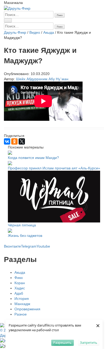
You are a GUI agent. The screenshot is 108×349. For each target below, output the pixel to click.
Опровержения (27, 309)
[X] (22, 141)
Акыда (19, 272)
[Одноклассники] (14, 141)
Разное (20, 314)
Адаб (18, 293)
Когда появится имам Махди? (33, 158)
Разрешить (62, 342)
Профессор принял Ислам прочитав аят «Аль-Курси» (54, 168)
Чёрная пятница (22, 225)
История (21, 298)
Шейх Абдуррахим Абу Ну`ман (42, 79)
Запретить (88, 342)
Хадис (19, 288)
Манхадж (22, 304)
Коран (19, 283)
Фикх (18, 278)
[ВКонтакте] (7, 141)
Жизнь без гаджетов (25, 235)
